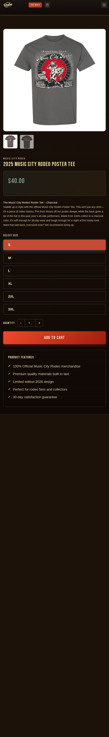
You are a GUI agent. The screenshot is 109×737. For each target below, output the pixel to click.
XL (10, 284)
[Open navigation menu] (104, 5)
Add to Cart (54, 337)
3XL (11, 309)
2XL (11, 296)
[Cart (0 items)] (47, 5)
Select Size (10, 235)
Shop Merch (35, 5)
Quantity (9, 323)
